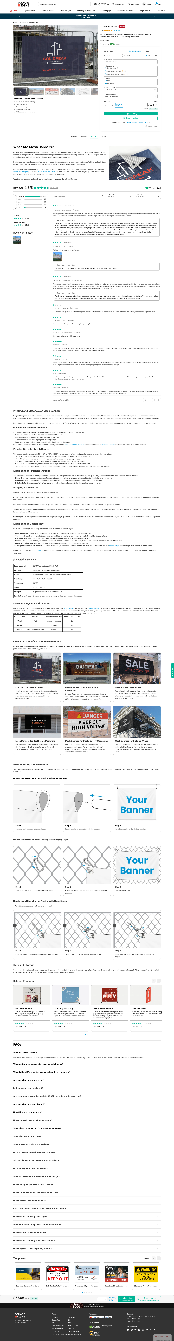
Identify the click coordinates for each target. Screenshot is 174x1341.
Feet (156, 55)
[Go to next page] (159, 400)
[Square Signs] (23, 4)
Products (55, 1317)
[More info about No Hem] (114, 83)
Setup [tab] (95, 136)
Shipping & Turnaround (60, 1334)
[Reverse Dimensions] (122, 56)
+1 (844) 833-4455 (103, 5)
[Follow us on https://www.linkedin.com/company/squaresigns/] (139, 1329)
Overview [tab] (74, 136)
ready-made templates (46, 172)
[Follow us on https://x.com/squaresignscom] (150, 1329)
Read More (104, 40)
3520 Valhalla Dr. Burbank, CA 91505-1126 (141, 1317)
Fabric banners (95, 608)
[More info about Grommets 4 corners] (125, 71)
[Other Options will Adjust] (122, 71)
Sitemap (54, 1323)
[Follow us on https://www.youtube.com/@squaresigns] (147, 1329)
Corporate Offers (58, 1326)
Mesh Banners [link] (33, 22)
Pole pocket (110, 88)
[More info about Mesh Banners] (116, 62)
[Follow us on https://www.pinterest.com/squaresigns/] (143, 1329)
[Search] (88, 4)
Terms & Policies (73, 1331)
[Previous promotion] (19, 16)
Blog (69, 1320)
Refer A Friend (73, 1326)
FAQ (69, 1323)
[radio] (146, 55)
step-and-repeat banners (74, 445)
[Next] (159, 1258)
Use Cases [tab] (83, 136)
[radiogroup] (152, 55)
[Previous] (154, 1258)
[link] (28, 1276)
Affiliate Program (57, 1328)
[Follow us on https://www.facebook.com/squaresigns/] (128, 1329)
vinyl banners (69, 608)
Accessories (111, 94)
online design (114, 546)
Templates (71, 1317)
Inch (149, 55)
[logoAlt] (31, 1315)
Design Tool (56, 1320)
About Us (71, 1328)
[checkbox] (15, 196)
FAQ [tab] (105, 136)
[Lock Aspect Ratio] (122, 54)
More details (68, 206)
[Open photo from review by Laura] (17, 240)
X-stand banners (108, 445)
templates (37, 551)
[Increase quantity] (112, 105)
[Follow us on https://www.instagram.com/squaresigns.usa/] (132, 1329)
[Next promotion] (155, 16)
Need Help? (102, 3)
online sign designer (20, 172)
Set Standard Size (135, 51)
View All (146, 1258)
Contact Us (55, 1331)
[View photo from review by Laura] (57, 256)
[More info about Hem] (112, 80)
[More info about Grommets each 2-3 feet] (128, 74)
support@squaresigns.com (136, 1321)
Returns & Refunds (74, 1334)
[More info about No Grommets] (118, 68)
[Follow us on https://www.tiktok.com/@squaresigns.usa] (154, 1329)
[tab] (21, 91)
